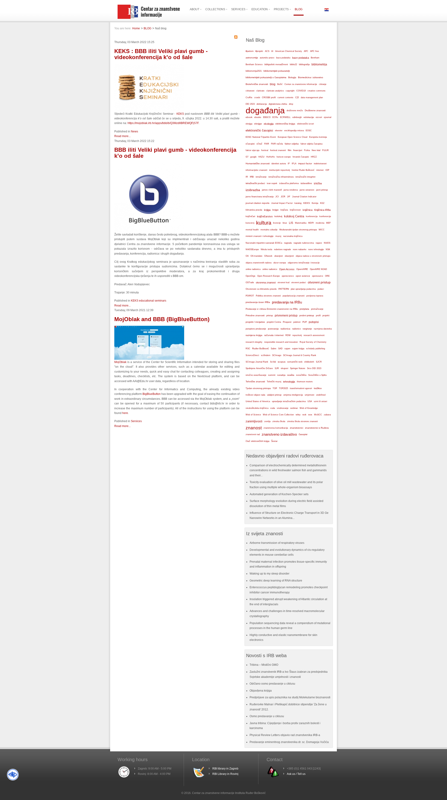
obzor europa (279, 263)
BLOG (147, 28)
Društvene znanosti (315, 110)
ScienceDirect (252, 355)
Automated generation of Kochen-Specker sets (279, 494)
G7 (247, 157)
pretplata (304, 309)
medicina (320, 223)
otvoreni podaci (298, 282)
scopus (281, 361)
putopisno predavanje (256, 329)
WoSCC (318, 414)
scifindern (265, 355)
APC (306, 51)
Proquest (287, 322)
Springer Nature (297, 368)
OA (247, 256)
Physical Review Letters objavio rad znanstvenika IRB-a (285, 735)
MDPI (311, 223)
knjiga (267, 209)
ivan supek (272, 183)
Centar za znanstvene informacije (300, 84)
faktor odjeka (292, 143)
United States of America (258, 401)
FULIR (325, 150)
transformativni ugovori (301, 388)
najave (319, 243)
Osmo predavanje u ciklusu (267, 716)
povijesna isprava (314, 296)
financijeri (297, 150)
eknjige (258, 123)
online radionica (253, 269)
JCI (277, 196)
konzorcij (250, 223)
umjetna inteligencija (293, 395)
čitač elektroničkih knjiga (257, 441)
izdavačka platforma (289, 183)
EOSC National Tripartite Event (261, 137)
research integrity (254, 342)
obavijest (278, 256)
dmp (291, 104)
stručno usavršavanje (256, 375)
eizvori (319, 117)
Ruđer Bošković (260, 348)
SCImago (276, 355)
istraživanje (261, 177)
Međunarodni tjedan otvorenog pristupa (298, 230)
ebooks (257, 117)
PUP (304, 322)
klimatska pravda (254, 210)
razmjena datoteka (323, 329)
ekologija (269, 123)
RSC (248, 348)
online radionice (269, 269)
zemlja (267, 421)
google (253, 157)
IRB (252, 176)
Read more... (122, 136)
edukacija (309, 117)
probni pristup (306, 315)
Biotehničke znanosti (257, 84)
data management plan (312, 97)
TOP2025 (283, 388)
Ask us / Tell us (296, 774)
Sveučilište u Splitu (317, 375)
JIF (288, 196)
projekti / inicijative (255, 322)
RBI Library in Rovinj (225, 774)
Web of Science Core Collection (278, 414)
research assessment (314, 335)
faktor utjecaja (252, 150)
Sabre (273, 348)
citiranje (322, 84)
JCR (283, 196)
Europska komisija (318, 137)
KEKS (180, 113)
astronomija (252, 57)
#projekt (259, 51)
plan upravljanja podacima (303, 289)
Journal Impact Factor (282, 203)
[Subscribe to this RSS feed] (236, 37)
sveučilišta (301, 375)
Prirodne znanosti (255, 315)
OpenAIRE (302, 269)
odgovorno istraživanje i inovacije (304, 263)
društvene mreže (295, 110)
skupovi (284, 368)
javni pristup (322, 190)
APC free (314, 51)
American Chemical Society (288, 51)
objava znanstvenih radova (258, 263)
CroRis (249, 97)
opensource (317, 276)
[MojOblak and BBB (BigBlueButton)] (149, 358)
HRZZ (314, 157)
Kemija (315, 203)
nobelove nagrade (282, 249)
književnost (295, 210)
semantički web (294, 362)
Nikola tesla (266, 249)
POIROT (250, 296)
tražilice (318, 388)
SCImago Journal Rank (257, 362)
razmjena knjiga (254, 335)
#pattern (250, 51)
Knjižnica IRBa (322, 209)
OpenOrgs (250, 276)
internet (320, 170)
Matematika (300, 223)
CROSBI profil (269, 97)
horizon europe (284, 157)
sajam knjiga (298, 348)
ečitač (259, 144)
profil (318, 315)
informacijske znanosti (256, 170)
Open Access (287, 269)
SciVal (273, 362)
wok (304, 414)
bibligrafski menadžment (276, 64)
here (125, 413)
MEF (328, 223)
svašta (290, 375)
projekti (325, 315)
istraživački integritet (305, 177)
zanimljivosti (254, 421)
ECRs (275, 117)
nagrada (288, 243)
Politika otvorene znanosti (268, 296)
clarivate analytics (275, 91)
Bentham (315, 58)
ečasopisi (250, 144)
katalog (298, 203)
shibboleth (309, 362)
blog (272, 84)
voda (272, 408)
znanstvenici (296, 428)
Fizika (307, 150)
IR (247, 177)
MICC (322, 230)
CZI (297, 97)
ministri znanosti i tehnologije (260, 236)
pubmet (297, 322)
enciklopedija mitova (294, 130)
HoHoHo (270, 157)
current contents (285, 97)
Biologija (292, 77)
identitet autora (278, 163)
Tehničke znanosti (255, 381)
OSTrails (250, 282)
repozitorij (297, 335)
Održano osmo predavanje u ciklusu (272, 683)
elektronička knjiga (285, 123)
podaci (321, 289)
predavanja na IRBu (287, 302)
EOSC (309, 130)
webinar (294, 408)
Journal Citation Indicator (304, 196)
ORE (327, 276)
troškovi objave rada (255, 395)
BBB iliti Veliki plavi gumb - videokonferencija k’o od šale (175, 153)
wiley (298, 414)
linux (285, 223)
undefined (320, 395)
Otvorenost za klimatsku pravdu (261, 289)
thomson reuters (305, 381)
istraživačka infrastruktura (281, 177)
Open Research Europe (268, 276)
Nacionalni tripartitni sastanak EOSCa (264, 243)
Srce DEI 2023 (314, 368)
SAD (280, 348)
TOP (275, 388)
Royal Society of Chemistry (313, 342)
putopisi (314, 322)
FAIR (266, 144)
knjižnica (307, 209)
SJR (277, 368)
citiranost (250, 91)
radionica (285, 328)
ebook (249, 117)
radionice (296, 328)
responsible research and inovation (281, 342)
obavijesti (289, 256)
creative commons (316, 91)
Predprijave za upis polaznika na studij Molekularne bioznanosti (290, 697)
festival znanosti (278, 150)
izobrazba (253, 190)
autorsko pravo (267, 58)
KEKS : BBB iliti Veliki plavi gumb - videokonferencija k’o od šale (161, 54)
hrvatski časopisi (301, 156)
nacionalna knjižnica (292, 236)
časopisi (303, 434)
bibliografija (304, 64)
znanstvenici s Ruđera (317, 428)
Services (136, 421)
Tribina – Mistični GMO (264, 664)
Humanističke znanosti (258, 163)
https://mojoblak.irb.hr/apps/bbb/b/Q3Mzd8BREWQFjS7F (163, 123)
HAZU (261, 157)
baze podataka (300, 57)
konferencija (312, 216)
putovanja (273, 328)
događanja (265, 110)
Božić (280, 84)
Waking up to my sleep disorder (269, 573)
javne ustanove (307, 190)
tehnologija (289, 381)
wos (310, 414)
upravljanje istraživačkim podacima (289, 401)
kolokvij (278, 216)
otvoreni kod (283, 282)
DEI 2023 (250, 104)
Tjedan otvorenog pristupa (258, 388)
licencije (277, 223)
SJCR (319, 362)
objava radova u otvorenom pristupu (313, 256)
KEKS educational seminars (148, 300)
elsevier (278, 130)
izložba (318, 183)
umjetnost (309, 395)
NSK (328, 249)
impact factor (305, 163)
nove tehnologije (316, 249)
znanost (254, 427)
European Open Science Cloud (292, 137)
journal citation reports (257, 203)
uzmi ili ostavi (320, 401)
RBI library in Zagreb (225, 768)
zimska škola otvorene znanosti (302, 421)
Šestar (274, 441)
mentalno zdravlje (269, 230)
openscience (288, 276)
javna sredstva (291, 190)
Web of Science (253, 414)
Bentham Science (254, 64)
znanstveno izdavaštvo (279, 434)
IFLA (294, 163)
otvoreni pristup (319, 282)
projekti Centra (274, 322)
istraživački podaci (255, 183)
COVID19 (301, 91)
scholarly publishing (315, 348)
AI (272, 51)
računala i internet (274, 335)
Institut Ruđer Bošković (303, 170)
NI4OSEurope (252, 249)
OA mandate (256, 256)
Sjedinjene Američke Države (259, 368)
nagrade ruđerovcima (304, 243)
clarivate (260, 91)
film (289, 150)
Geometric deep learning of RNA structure (276, 580)
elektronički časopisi (259, 130)
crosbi (257, 97)
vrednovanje (282, 408)
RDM (288, 335)
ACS (267, 51)
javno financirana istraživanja (260, 196)
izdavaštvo (306, 183)
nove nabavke (299, 249)
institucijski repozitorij (279, 170)
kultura (263, 223)
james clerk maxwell (272, 190)
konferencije (325, 216)
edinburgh (297, 117)
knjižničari (250, 216)
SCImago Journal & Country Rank (299, 355)
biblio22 (293, 64)
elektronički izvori (305, 124)
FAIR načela (277, 144)
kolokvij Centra (294, 216)
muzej (278, 236)
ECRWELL (285, 117)
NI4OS (327, 243)
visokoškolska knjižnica (257, 408)
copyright (290, 91)
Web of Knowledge (309, 408)
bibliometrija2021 (254, 71)
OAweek (268, 256)
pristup (269, 315)
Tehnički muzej (274, 381)
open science (303, 276)
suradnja (281, 375)
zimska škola (278, 421)
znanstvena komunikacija (276, 428)
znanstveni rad (253, 434)
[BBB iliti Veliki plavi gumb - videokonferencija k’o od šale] (149, 231)
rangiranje (307, 329)
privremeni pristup (286, 315)
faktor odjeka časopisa (311, 144)
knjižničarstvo (265, 216)
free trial (316, 150)
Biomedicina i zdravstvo (310, 77)
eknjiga (249, 124)
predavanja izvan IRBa (258, 302)
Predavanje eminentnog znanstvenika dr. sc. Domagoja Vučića (289, 742)
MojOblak (120, 362)
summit (271, 375)
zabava (327, 414)
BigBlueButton (151, 394)
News (134, 131)
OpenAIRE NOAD (318, 269)
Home (136, 28)
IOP (327, 170)
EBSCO (267, 117)
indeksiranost (320, 163)
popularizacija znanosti (294, 295)
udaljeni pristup (274, 395)
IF (289, 163)
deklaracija (262, 104)
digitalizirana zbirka (278, 104)
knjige (275, 209)
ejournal (327, 117)
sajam (287, 348)
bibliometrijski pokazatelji (277, 71)
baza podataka (283, 58)
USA (310, 401)
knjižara (284, 210)
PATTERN (283, 289)
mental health (252, 230)
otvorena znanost (266, 282)
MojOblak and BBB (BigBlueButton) (162, 319)
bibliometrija (319, 64)
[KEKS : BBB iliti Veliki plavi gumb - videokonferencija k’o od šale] (149, 110)
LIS (291, 223)
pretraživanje (317, 309)
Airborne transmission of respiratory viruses (277, 543)
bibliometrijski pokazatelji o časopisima (266, 77)
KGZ (322, 203)
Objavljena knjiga (261, 690)
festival (264, 150)
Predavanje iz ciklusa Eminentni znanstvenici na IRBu (272, 309)
